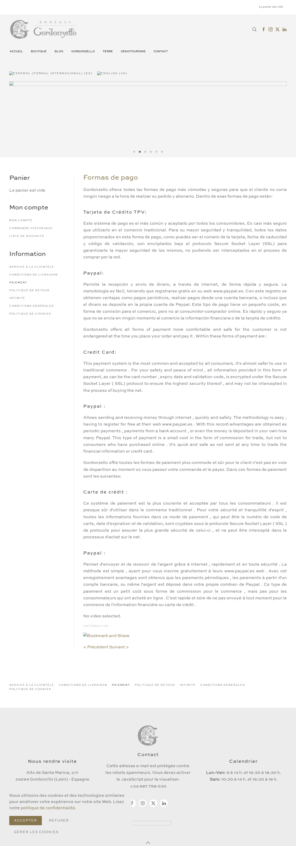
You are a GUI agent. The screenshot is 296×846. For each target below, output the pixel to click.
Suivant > (119, 647)
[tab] (134, 152)
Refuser (59, 820)
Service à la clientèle (31, 267)
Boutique (39, 51)
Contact (161, 51)
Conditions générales (31, 306)
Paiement (18, 283)
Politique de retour (29, 290)
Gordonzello (83, 51)
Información (95, 626)
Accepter (25, 820)
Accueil (16, 51)
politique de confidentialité (48, 808)
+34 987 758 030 (148, 786)
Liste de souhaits (26, 236)
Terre (108, 51)
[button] (254, 29)
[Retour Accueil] (44, 29)
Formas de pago (110, 177)
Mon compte (21, 220)
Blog (59, 51)
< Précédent (95, 647)
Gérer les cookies (36, 832)
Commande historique (31, 228)
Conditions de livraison (33, 275)
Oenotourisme (133, 51)
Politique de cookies (30, 314)
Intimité (17, 298)
